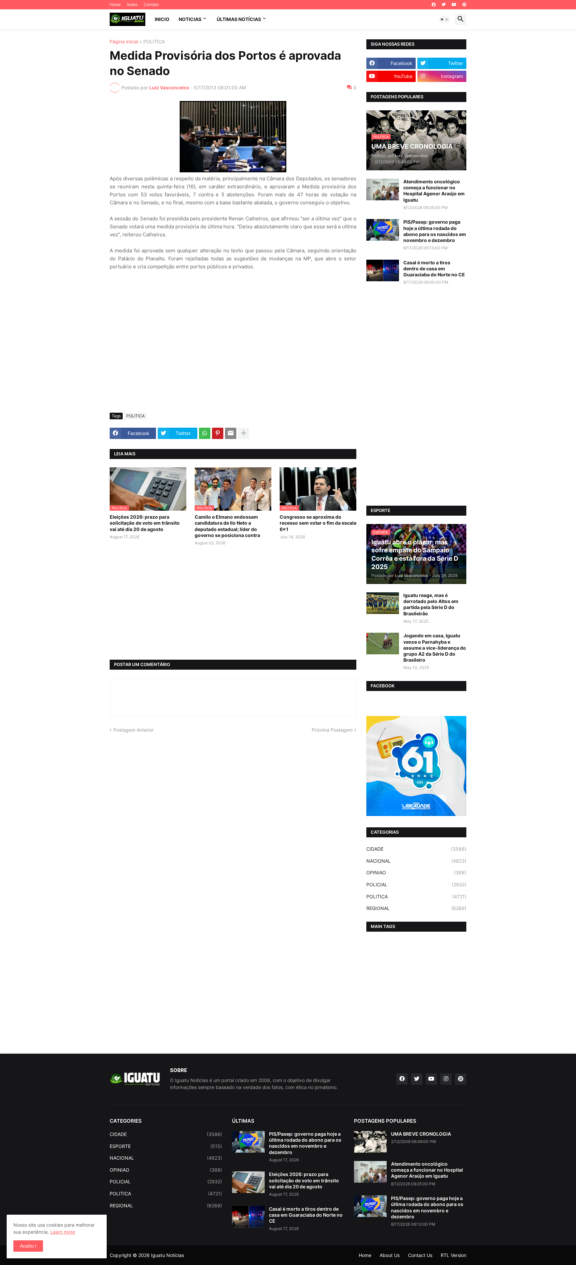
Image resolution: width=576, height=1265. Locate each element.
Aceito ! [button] (28, 1246)
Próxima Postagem (332, 730)
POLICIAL (416, 884)
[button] (444, 19)
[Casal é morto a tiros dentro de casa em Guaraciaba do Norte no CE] (382, 270)
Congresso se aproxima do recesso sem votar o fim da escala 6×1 (318, 523)
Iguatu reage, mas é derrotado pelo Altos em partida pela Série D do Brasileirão (430, 604)
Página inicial (124, 41)
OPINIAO (416, 872)
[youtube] (454, 4)
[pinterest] (464, 4)
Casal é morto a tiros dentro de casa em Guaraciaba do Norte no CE (434, 268)
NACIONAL (416, 861)
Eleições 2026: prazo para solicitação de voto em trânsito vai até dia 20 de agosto (145, 523)
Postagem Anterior (133, 730)
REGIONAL (416, 908)
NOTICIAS (190, 19)
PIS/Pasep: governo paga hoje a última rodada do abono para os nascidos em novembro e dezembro (434, 231)
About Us (390, 1255)
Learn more (62, 1232)
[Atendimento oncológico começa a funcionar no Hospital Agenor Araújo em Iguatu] (382, 189)
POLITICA (154, 41)
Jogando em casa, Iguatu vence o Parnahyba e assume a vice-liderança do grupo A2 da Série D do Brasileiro (434, 648)
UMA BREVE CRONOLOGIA (421, 1134)
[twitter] (444, 4)
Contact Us (420, 1255)
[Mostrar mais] (243, 433)
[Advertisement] (233, 357)
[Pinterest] (217, 433)
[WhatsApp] (204, 433)
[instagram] (446, 1079)
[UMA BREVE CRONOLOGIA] (370, 1142)
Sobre (132, 4)
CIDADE (416, 849)
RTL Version (453, 1255)
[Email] (230, 433)
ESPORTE (166, 1146)
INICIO (162, 19)
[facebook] (434, 4)
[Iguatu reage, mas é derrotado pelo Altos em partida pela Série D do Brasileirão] (382, 603)
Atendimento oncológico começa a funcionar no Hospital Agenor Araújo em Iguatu (434, 191)
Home (115, 4)
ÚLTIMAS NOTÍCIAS (239, 19)
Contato (151, 4)
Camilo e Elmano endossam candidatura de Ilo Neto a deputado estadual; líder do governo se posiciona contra (227, 526)
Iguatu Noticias (167, 1255)
